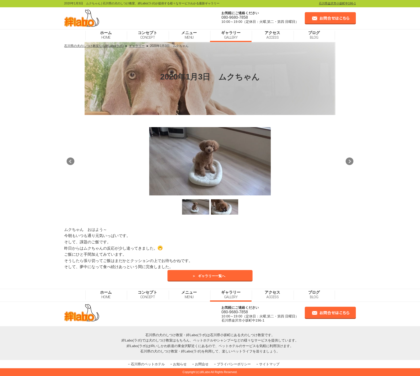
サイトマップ (269, 364)
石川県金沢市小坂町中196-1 (337, 3)
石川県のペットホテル (148, 364)
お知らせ (180, 364)
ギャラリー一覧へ (211, 276)
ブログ (314, 35)
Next (349, 161)
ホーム (106, 35)
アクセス (272, 35)
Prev (70, 161)
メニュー (189, 35)
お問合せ (202, 364)
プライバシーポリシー (234, 364)
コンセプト (147, 35)
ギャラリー (231, 35)
